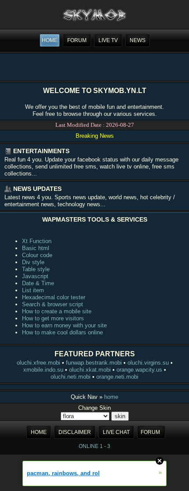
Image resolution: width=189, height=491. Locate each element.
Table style (36, 269)
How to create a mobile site (56, 311)
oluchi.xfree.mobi (38, 362)
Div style (33, 262)
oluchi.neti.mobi (71, 376)
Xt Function (36, 241)
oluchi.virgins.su (148, 362)
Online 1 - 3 (94, 446)
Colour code (37, 255)
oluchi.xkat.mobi (90, 369)
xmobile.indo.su (43, 369)
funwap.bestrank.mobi (94, 362)
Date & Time (38, 283)
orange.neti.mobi (117, 376)
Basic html (35, 248)
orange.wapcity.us (139, 369)
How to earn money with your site (64, 325)
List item (33, 290)
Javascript (35, 276)
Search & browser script (52, 304)
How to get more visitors (53, 318)
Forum (150, 432)
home (111, 397)
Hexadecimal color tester (53, 297)
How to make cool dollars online (62, 332)
